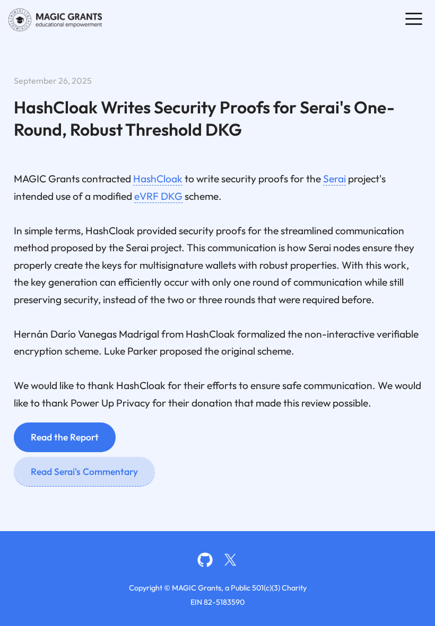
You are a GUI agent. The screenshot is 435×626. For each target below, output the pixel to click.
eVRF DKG (158, 196)
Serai (334, 178)
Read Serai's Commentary (84, 471)
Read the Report (65, 437)
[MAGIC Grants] (55, 19)
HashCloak (157, 178)
